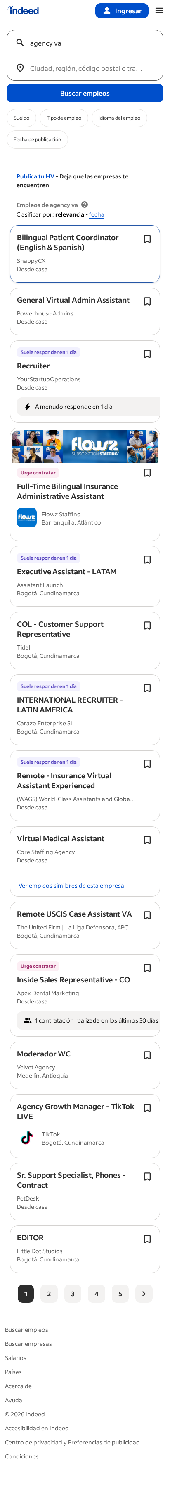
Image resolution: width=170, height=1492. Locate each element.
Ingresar (128, 10)
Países (13, 1372)
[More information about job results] (85, 205)
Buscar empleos (26, 1329)
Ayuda (13, 1400)
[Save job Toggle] (147, 239)
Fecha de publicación (37, 139)
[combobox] (88, 42)
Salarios (15, 1358)
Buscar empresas (28, 1344)
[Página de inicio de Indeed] (23, 11)
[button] (68, 242)
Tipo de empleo (64, 118)
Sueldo (21, 118)
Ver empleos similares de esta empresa (71, 885)
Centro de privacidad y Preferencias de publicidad (72, 1442)
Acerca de (18, 1386)
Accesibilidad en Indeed (37, 1428)
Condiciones (22, 1456)
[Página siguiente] (144, 1294)
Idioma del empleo (119, 118)
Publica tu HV (35, 176)
